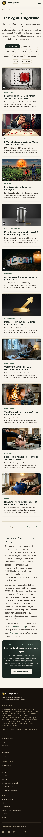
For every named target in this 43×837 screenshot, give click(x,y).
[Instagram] (14, 832)
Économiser (10, 51)
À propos (14, 633)
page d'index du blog (17, 627)
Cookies (4, 814)
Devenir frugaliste (8, 738)
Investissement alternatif (10, 783)
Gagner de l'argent (29, 46)
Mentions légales (7, 799)
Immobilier (22, 51)
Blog (3, 742)
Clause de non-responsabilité (12, 810)
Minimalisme (18, 56)
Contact (4, 817)
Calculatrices (6, 745)
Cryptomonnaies (7, 786)
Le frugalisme (6, 765)
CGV (3, 803)
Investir (4, 772)
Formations (5, 752)
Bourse (7, 56)
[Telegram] (9, 832)
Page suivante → (33, 527)
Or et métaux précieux (9, 790)
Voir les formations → (21, 672)
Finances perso (33, 56)
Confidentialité (6, 807)
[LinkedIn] (25, 832)
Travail (15, 61)
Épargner (34, 51)
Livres (4, 749)
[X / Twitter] (19, 832)
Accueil (4, 9)
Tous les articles (12, 46)
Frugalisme (26, 61)
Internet (4, 779)
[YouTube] (3, 832)
